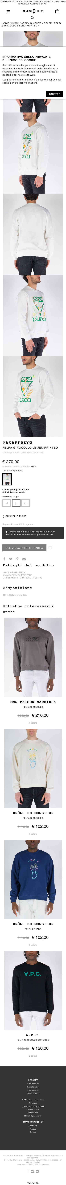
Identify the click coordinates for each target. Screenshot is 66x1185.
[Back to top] (57, 1176)
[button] (54, 94)
